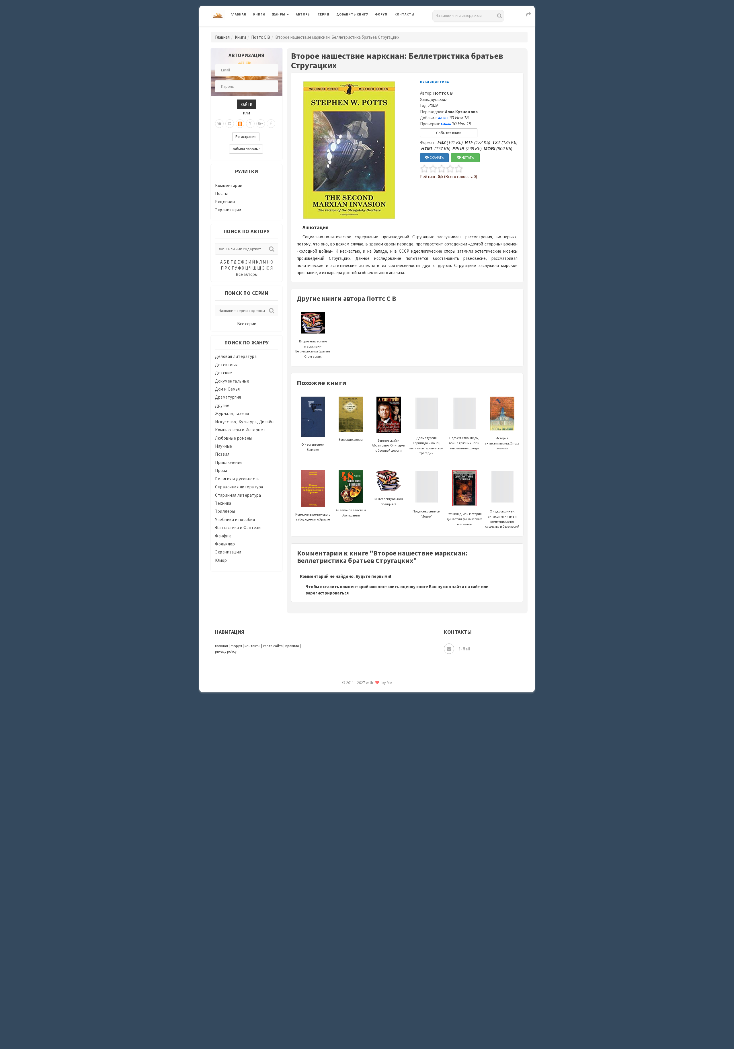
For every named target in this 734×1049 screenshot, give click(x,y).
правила (292, 646)
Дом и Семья (227, 389)
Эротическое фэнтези (359, 1017)
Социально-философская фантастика (375, 875)
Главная (238, 14)
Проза (221, 470)
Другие (222, 405)
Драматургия (228, 397)
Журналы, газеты (232, 413)
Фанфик (223, 536)
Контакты (405, 14)
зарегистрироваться (327, 593)
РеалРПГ (345, 799)
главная (221, 646)
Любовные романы (233, 438)
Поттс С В (260, 37)
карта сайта (273, 646)
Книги (259, 14)
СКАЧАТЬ (436, 157)
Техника (223, 503)
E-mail (464, 649)
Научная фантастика (357, 709)
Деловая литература (357, 29)
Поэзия (222, 454)
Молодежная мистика (359, 696)
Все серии (246, 323)
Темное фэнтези (353, 901)
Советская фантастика (359, 850)
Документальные (232, 381)
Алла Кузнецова (461, 111)
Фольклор (225, 544)
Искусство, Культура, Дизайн (244, 421)
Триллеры (225, 511)
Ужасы (343, 927)
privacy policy (226, 651)
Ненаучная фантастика (359, 722)
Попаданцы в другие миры (363, 760)
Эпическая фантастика (360, 978)
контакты (252, 646)
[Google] (260, 123)
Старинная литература (238, 495)
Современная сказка (357, 863)
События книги (448, 132)
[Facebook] (271, 123)
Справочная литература (239, 487)
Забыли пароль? (246, 149)
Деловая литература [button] (292, 29)
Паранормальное (353, 735)
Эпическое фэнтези (356, 991)
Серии (323, 14)
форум (236, 646)
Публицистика (434, 82)
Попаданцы (348, 747)
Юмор (221, 560)
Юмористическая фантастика (367, 1029)
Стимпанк (347, 888)
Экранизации (228, 209)
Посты (221, 193)
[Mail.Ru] (229, 123)
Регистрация (245, 136)
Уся (340, 940)
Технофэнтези (351, 914)
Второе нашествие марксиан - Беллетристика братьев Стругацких (312, 348)
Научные (223, 446)
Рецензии (225, 201)
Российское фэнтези (357, 812)
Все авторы (246, 274)
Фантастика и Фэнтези (238, 527)
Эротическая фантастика (362, 1004)
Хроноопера (348, 965)
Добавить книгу (352, 14)
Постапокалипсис (355, 773)
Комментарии (229, 185)
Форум (381, 14)
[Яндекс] (250, 123)
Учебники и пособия (235, 519)
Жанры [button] (278, 14)
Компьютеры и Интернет (240, 429)
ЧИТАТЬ (467, 157)
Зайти (247, 104)
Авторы (303, 14)
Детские (223, 372)
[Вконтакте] (219, 123)
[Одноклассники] (240, 123)
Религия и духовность (237, 478)
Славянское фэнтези (357, 837)
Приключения (229, 462)
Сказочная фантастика (360, 824)
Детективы (226, 364)
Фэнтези (345, 953)
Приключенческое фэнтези (364, 786)
